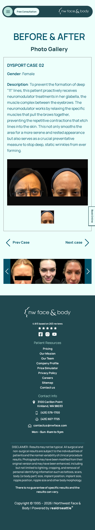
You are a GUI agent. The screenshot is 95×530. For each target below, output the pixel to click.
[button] (26, 11)
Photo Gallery (49, 49)
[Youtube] (54, 334)
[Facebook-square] (40, 334)
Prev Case (21, 242)
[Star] (39, 328)
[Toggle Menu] (8, 11)
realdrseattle (61, 508)
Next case (73, 242)
